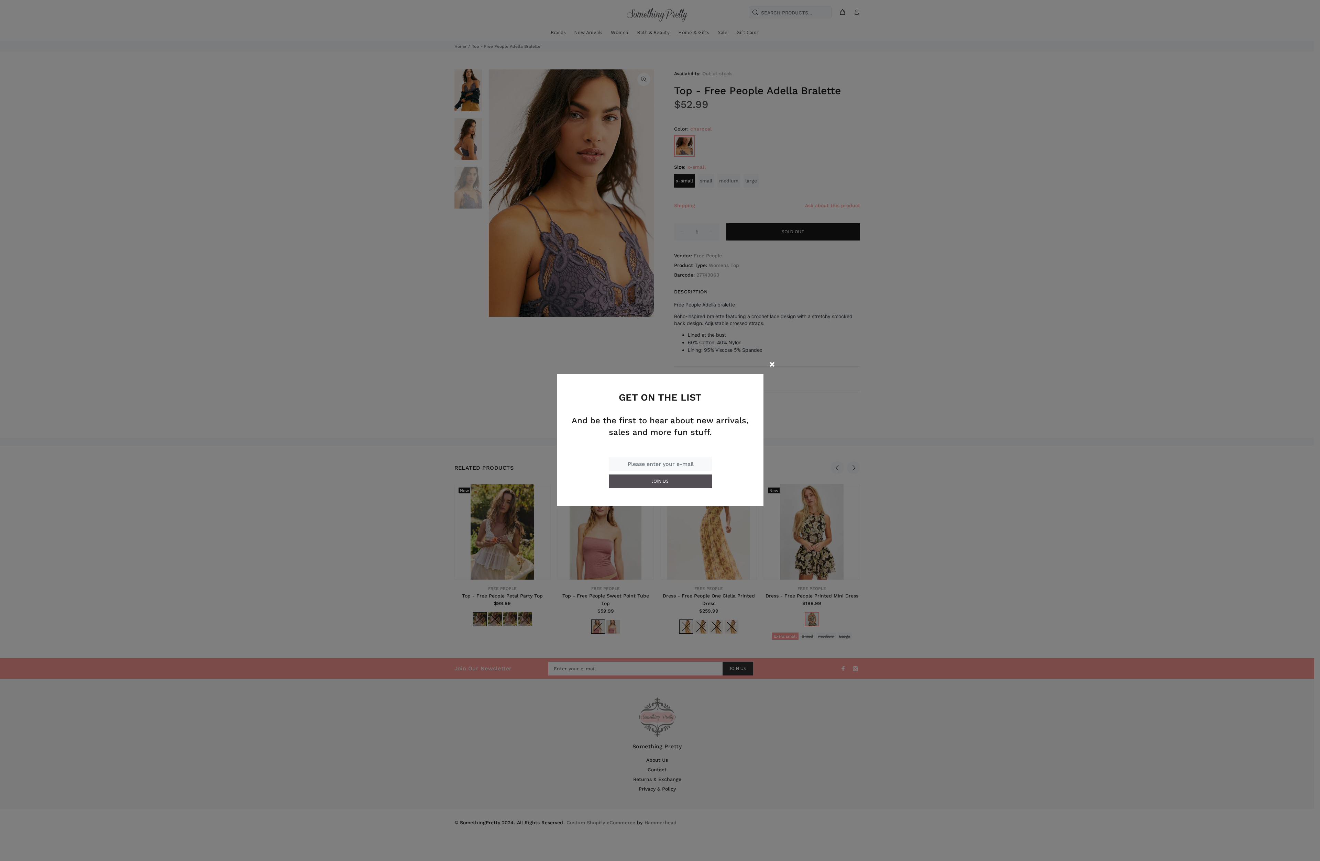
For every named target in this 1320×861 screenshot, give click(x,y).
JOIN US (660, 481)
